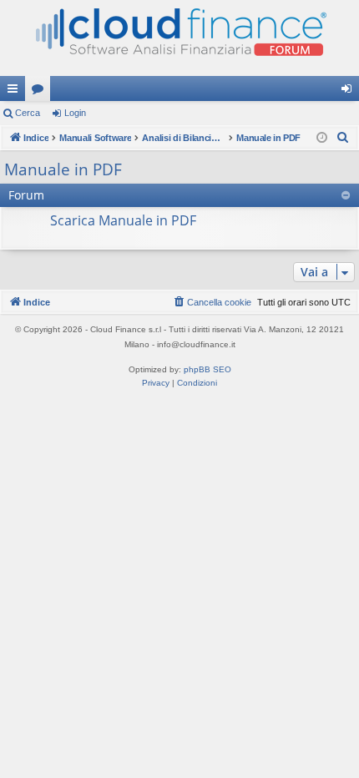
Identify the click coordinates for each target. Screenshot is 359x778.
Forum (41, 92)
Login (75, 113)
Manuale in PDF (63, 169)
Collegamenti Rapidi (16, 92)
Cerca (27, 113)
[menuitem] (343, 138)
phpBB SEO (207, 369)
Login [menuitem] (350, 92)
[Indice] (179, 38)
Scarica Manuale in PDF (123, 220)
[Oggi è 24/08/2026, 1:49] (321, 138)
